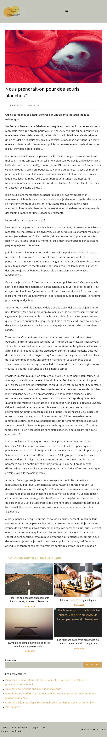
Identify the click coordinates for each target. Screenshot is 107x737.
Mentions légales (88, 729)
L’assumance (12, 707)
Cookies (102, 729)
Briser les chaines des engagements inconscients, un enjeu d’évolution (29, 600)
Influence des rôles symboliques (78, 600)
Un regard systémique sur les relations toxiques (33, 689)
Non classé (33, 105)
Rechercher (10, 660)
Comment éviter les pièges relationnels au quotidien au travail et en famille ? (50, 702)
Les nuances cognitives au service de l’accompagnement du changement (78, 642)
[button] (67, 10)
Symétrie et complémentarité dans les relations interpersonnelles (29, 644)
